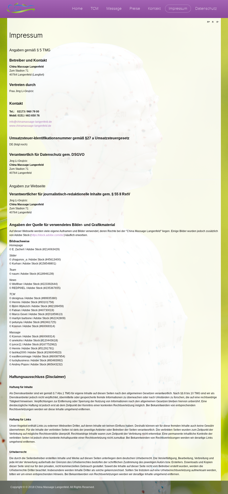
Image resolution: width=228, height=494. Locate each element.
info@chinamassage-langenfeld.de (30, 121)
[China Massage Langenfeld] (21, 9)
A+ (209, 22)
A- (217, 22)
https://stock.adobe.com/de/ (47, 235)
